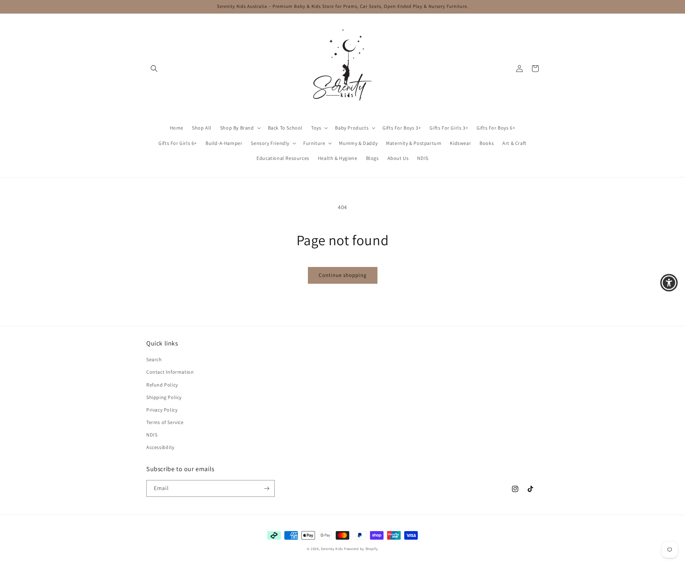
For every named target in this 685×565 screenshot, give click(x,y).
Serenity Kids (332, 548)
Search (154, 359)
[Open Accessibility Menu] (669, 283)
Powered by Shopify (361, 548)
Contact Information (170, 372)
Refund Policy (162, 385)
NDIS (151, 435)
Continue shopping (343, 275)
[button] (154, 68)
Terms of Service (165, 422)
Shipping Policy (164, 397)
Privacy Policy (161, 410)
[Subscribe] (266, 488)
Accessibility (160, 447)
